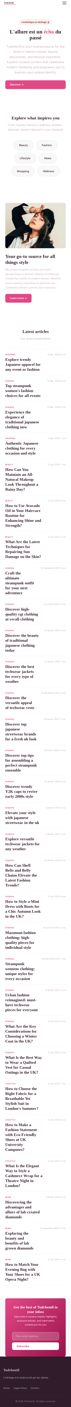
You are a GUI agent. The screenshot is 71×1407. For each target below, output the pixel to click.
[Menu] (64, 3)
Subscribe (23, 1346)
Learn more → (18, 298)
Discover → (17, 84)
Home (6, 1388)
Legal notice (20, 1388)
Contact (35, 1388)
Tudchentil (11, 1370)
